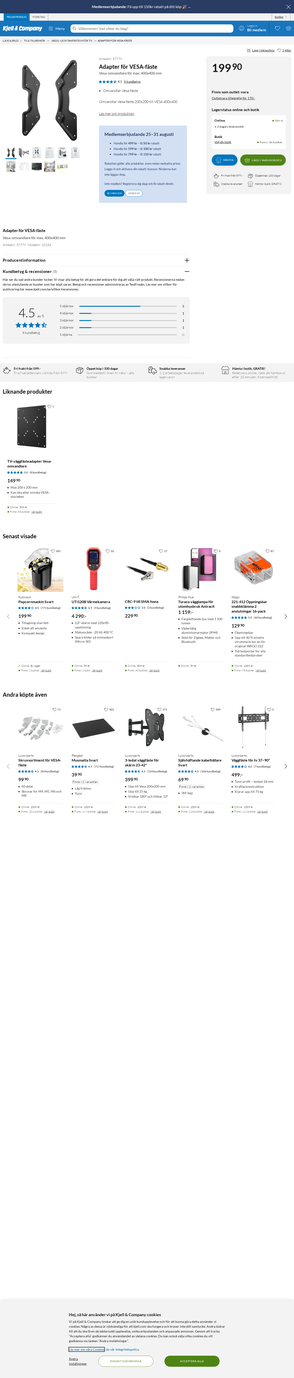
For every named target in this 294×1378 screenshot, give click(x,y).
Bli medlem (114, 193)
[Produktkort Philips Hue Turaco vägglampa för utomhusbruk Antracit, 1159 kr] (200, 569)
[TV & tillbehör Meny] (48, 41)
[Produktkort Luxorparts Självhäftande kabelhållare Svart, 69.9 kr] (200, 727)
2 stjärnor (67, 327)
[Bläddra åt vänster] (8, 616)
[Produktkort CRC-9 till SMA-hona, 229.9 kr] (147, 569)
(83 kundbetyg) (50, 771)
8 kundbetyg (132, 81)
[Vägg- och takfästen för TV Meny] (95, 41)
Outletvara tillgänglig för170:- (233, 98)
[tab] (17, 17)
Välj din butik (223, 142)
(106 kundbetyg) (210, 771)
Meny (60, 28)
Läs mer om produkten (116, 113)
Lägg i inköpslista (263, 50)
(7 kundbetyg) (262, 766)
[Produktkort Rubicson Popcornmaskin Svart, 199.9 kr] (40, 569)
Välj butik (36, 511)
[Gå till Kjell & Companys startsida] (24, 28)
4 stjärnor (67, 313)
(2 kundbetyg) (155, 607)
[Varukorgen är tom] (288, 28)
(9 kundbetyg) (102, 608)
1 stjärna (66, 334)
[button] (11, 153)
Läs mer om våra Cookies (86, 1349)
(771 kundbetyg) (51, 608)
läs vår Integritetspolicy (122, 1349)
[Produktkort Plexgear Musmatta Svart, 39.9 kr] (94, 727)
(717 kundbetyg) (104, 766)
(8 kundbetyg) (38, 472)
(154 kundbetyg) (157, 771)
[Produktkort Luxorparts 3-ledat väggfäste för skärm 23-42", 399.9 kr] (147, 727)
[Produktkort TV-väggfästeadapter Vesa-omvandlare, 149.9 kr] (32, 426)
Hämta (228, 160)
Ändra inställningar (78, 1361)
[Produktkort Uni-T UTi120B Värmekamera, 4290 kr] (94, 569)
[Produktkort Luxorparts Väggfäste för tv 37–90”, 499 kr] (253, 727)
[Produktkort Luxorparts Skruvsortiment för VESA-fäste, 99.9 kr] (40, 727)
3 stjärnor (67, 320)
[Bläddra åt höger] (285, 616)
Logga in (134, 193)
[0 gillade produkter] (277, 28)
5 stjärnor (67, 306)
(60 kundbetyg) (263, 617)
